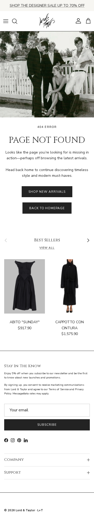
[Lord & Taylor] (47, 21)
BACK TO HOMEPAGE (47, 208)
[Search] (17, 21)
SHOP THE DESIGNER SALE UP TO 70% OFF (47, 5)
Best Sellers (47, 240)
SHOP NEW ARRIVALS (46, 192)
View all (47, 248)
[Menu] (5, 21)
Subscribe (47, 425)
